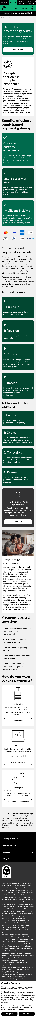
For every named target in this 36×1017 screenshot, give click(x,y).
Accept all (9, 1014)
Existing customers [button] (15, 839)
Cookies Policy (21, 1009)
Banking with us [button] (14, 846)
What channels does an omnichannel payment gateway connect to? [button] (13, 667)
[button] (32, 8)
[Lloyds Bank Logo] (3, 8)
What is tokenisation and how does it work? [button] (16, 658)
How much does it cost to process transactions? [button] (14, 642)
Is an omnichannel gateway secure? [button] (15, 650)
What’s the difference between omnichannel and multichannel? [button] (17, 632)
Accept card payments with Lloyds (18, 13)
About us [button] (11, 852)
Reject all (26, 1014)
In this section (6, 18)
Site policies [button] (12, 859)
